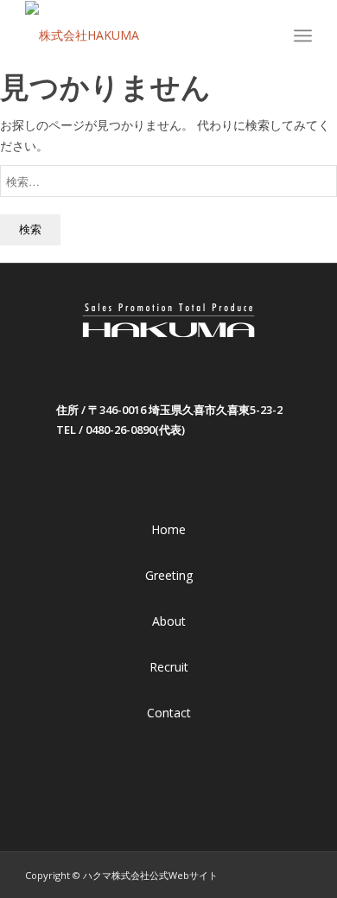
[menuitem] (273, 35)
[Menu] (303, 35)
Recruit (168, 667)
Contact (169, 712)
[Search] (273, 35)
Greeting (169, 575)
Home (168, 529)
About (169, 621)
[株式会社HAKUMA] (139, 35)
